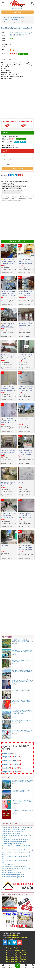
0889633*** (13, 54)
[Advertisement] (17, 99)
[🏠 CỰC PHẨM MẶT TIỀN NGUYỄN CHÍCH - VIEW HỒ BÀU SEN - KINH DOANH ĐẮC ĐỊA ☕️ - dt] (9, 410)
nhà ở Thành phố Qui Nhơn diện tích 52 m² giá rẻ (14, 186)
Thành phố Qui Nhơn (20, 35)
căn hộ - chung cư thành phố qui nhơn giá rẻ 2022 (16, 861)
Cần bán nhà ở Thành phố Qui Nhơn (19, 181)
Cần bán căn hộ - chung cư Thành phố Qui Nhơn (17, 827)
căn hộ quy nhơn (7, 864)
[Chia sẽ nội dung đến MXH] (23, 175)
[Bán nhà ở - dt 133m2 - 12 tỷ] (26, 473)
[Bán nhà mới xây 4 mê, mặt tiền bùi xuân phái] (9, 123)
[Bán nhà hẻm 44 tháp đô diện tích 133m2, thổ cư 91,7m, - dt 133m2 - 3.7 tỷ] (9, 473)
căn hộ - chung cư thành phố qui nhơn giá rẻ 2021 (16, 857)
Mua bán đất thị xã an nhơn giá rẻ (12, 844)
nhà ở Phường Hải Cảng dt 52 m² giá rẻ (11, 188)
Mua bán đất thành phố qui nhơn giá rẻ (14, 842)
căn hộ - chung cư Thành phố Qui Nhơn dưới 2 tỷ (17, 850)
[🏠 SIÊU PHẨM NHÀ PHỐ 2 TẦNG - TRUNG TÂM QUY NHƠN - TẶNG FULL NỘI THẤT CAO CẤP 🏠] (26, 251)
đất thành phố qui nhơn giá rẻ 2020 (13, 875)
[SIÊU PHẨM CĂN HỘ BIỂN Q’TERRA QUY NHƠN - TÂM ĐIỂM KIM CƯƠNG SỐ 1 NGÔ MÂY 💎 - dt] (26, 283)
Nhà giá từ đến (11, 757)
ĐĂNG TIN (18, 12)
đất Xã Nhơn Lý (7, 871)
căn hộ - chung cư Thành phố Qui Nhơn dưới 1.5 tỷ (17, 847)
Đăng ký (21, 8)
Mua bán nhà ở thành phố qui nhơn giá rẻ (12, 190)
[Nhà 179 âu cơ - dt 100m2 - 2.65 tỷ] (26, 410)
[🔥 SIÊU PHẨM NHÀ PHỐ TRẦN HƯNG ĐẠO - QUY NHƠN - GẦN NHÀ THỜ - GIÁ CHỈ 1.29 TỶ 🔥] (26, 537)
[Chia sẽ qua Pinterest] (19, 175)
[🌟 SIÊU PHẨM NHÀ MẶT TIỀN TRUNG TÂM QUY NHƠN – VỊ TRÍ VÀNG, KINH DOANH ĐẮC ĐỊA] (9, 251)
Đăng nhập (14, 8)
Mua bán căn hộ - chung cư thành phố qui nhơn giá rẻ (17, 836)
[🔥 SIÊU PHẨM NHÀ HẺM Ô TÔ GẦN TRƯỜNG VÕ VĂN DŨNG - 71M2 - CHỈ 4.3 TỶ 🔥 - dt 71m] (9, 314)
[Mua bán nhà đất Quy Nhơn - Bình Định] (17, 3)
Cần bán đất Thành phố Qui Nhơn (13, 831)
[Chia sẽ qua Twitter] (12, 175)
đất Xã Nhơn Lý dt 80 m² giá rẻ (11, 873)
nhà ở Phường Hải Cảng (8, 184)
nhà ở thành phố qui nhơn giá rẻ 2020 (11, 193)
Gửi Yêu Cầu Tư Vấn (17, 169)
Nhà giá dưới (9, 753)
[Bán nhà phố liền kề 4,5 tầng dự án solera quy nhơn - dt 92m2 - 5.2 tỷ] (26, 314)
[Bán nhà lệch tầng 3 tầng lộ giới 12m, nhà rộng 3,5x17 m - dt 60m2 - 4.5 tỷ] (9, 346)
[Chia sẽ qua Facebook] (9, 175)
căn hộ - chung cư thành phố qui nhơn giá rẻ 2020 (16, 853)
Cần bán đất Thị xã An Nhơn (11, 833)
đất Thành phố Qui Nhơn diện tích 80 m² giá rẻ (16, 868)
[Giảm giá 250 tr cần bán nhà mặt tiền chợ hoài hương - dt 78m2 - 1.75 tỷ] (9, 441)
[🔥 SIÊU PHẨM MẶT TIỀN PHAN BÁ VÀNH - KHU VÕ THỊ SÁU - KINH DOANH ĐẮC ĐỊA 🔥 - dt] (9, 378)
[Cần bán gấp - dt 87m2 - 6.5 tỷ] (9, 537)
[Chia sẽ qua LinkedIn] (16, 175)
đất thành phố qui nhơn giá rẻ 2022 (13, 877)
